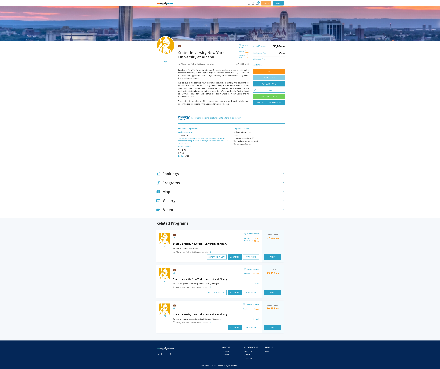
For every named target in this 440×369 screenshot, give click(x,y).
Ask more (234, 257)
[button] (220, 174)
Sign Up (278, 3)
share (270, 90)
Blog (267, 351)
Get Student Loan (216, 257)
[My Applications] (253, 3)
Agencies (246, 355)
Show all (256, 284)
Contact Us (247, 358)
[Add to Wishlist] (165, 62)
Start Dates (257, 65)
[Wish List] (249, 3)
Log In (266, 3)
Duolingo (181, 156)
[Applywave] (165, 3)
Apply (269, 71)
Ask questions (269, 84)
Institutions (247, 351)
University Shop (269, 96)
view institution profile (269, 102)
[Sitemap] (170, 354)
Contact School (269, 78)
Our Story (225, 351)
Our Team (225, 355)
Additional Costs (260, 59)
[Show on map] (210, 252)
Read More (251, 257)
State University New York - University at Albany (200, 243)
